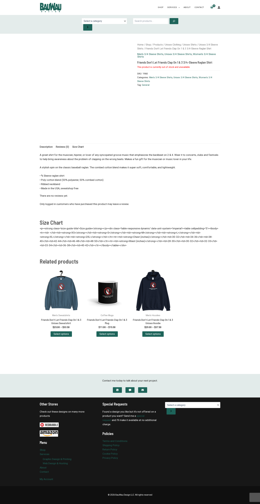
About (187, 7)
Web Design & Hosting (55, 463)
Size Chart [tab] (78, 146)
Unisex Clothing (173, 44)
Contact (199, 7)
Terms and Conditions (114, 441)
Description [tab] (46, 146)
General (145, 85)
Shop (160, 7)
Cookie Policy (110, 453)
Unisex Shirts (190, 44)
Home (140, 44)
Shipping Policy (110, 445)
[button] (178, 7)
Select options (61, 334)
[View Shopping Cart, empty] (212, 7)
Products (158, 44)
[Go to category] (87, 27)
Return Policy (109, 449)
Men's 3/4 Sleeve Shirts (150, 54)
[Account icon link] (219, 7)
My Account (46, 479)
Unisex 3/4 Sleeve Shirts (178, 54)
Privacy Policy (110, 457)
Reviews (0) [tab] (62, 146)
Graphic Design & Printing (57, 459)
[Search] (174, 21)
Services (172, 7)
